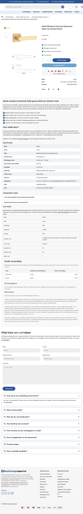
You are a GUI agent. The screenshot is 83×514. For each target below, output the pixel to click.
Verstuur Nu (9, 388)
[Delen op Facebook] (49, 89)
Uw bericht (5, 363)
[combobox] (35, 7)
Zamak (44, 229)
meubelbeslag (5, 484)
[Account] (76, 7)
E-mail (45, 346)
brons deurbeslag (15, 479)
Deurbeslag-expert (11, 504)
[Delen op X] (54, 89)
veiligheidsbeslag (14, 482)
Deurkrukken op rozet (22, 17)
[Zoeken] (62, 7)
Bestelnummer (46, 355)
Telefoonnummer (7, 355)
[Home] (2, 16)
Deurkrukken (9, 17)
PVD (44, 233)
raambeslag (23, 482)
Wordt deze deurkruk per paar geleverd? (16, 202)
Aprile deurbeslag (22, 139)
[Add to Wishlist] (74, 60)
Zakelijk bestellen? (59, 65)
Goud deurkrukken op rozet (40, 17)
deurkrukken (5, 482)
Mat (44, 225)
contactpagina (5, 340)
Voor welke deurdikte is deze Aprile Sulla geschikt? (19, 197)
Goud (44, 221)
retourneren (8, 402)
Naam (4, 346)
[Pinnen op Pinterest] (58, 89)
